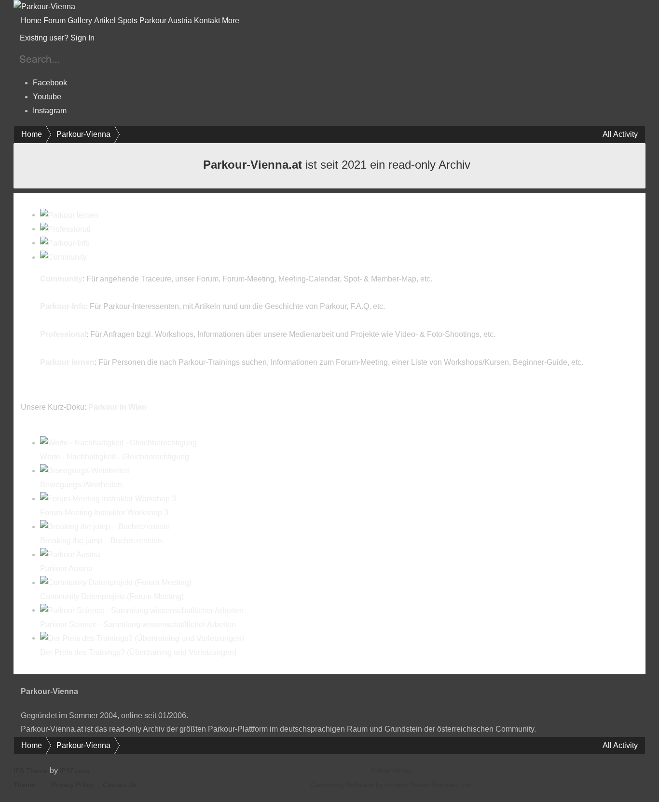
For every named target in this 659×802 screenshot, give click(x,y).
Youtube (47, 97)
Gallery (80, 20)
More (231, 20)
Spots (127, 20)
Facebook (50, 83)
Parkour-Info (63, 306)
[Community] (63, 257)
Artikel (105, 20)
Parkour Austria (165, 20)
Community (61, 279)
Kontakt (207, 20)
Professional (63, 334)
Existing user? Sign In (59, 38)
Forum (54, 20)
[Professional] (65, 229)
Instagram (50, 111)
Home (31, 20)
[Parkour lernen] (69, 215)
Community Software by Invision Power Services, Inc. (391, 785)
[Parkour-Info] (65, 243)
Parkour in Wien (117, 407)
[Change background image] (120, 38)
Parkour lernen (67, 362)
